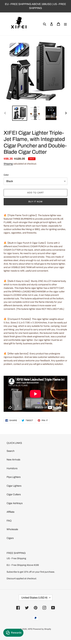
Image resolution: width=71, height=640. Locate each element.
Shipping (8, 163)
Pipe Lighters (14, 477)
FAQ (9, 520)
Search (10, 451)
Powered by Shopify (42, 629)
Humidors (12, 468)
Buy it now (35, 201)
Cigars (10, 538)
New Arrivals (13, 459)
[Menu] (65, 24)
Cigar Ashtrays (15, 503)
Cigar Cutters (14, 494)
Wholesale (12, 529)
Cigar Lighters (14, 485)
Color (6, 175)
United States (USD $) (34, 597)
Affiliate (10, 512)
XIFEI (30, 629)
